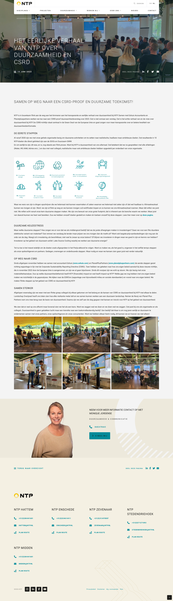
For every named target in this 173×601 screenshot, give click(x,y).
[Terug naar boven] (169, 597)
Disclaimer (101, 589)
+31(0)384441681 (26, 518)
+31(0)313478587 (101, 518)
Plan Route (24, 532)
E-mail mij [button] (101, 436)
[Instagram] (28, 589)
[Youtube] (44, 589)
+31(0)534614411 (63, 518)
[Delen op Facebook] (148, 72)
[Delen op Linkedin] (143, 72)
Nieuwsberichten (24, 18)
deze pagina (148, 215)
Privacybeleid (91, 589)
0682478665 (100, 427)
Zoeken (140, 3)
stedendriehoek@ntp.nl (143, 530)
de (151, 3)
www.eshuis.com (80, 263)
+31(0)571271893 (139, 523)
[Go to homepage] (24, 3)
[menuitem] (23, 10)
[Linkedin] (34, 589)
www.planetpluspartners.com (121, 263)
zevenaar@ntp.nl (102, 525)
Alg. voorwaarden (112, 589)
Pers (121, 589)
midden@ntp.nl (26, 564)
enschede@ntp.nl (64, 525)
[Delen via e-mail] (158, 72)
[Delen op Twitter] (152, 72)
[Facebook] (39, 589)
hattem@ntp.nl (26, 525)
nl (154, 3)
